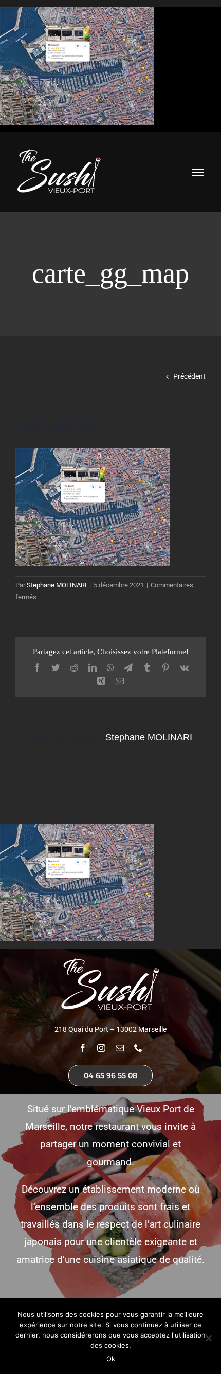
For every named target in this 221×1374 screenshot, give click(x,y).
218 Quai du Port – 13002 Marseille (110, 1029)
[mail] (120, 1048)
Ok (110, 1358)
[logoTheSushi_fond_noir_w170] (59, 151)
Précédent (189, 376)
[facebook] (83, 1048)
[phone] (138, 1048)
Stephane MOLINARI (57, 585)
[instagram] (101, 1048)
